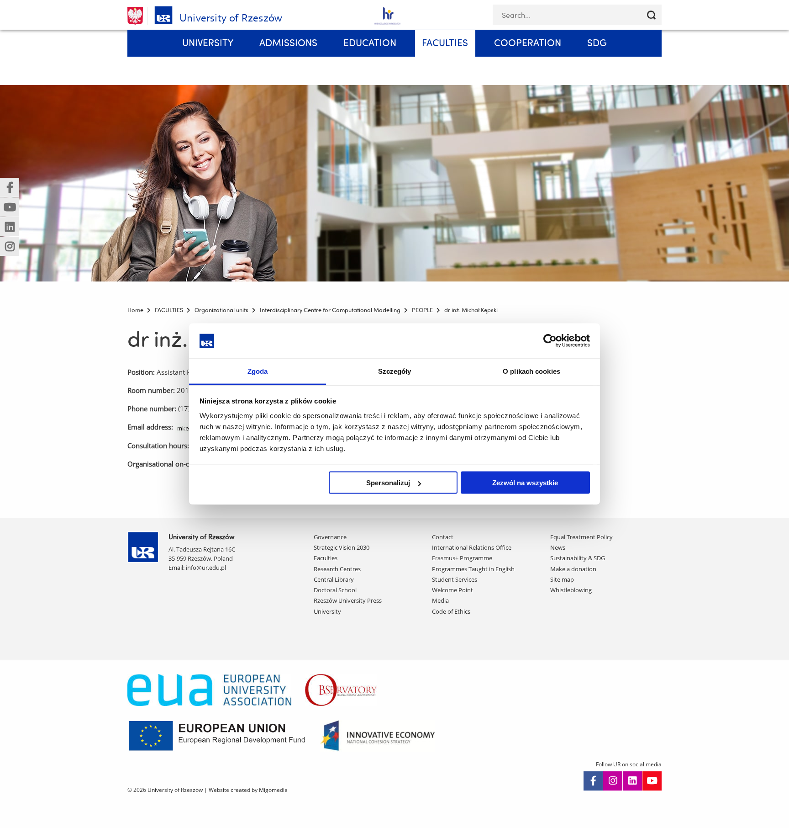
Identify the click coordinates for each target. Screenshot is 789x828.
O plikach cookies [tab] (531, 371)
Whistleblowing (571, 590)
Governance (330, 537)
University (327, 611)
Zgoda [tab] (257, 371)
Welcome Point (452, 590)
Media (440, 600)
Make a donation (573, 569)
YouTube (652, 781)
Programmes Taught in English (473, 569)
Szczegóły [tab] (394, 371)
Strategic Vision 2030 (341, 547)
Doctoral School (335, 590)
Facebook (593, 781)
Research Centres (337, 569)
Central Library (334, 579)
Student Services (454, 579)
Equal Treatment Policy (581, 537)
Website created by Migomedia (248, 790)
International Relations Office (471, 547)
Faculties (325, 558)
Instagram (612, 781)
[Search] (651, 15)
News (557, 547)
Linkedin (632, 781)
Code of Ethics (451, 611)
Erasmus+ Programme (462, 558)
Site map (562, 579)
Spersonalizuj (388, 483)
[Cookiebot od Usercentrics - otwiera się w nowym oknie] (550, 341)
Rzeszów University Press (348, 600)
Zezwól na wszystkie (525, 483)
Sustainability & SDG (577, 558)
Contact (442, 537)
